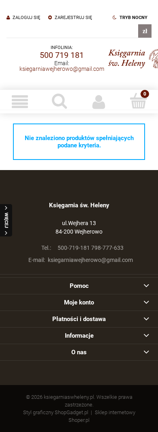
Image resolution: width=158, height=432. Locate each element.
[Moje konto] (99, 101)
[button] (20, 101)
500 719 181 (62, 55)
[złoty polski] (145, 31)
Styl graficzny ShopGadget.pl (55, 412)
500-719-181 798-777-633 (82, 248)
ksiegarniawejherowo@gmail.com (61, 69)
